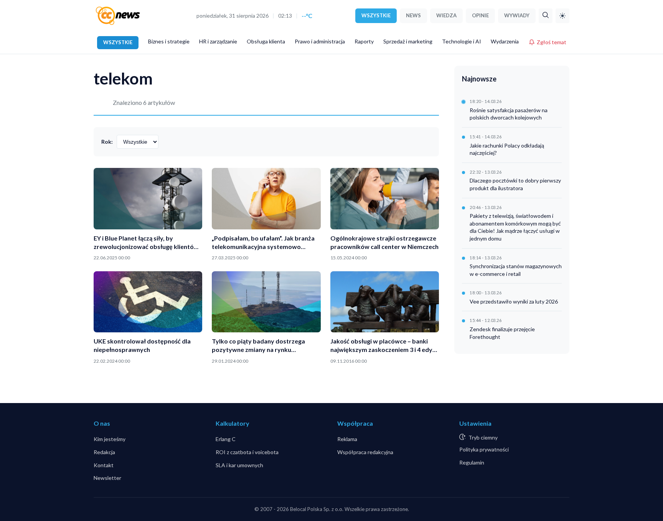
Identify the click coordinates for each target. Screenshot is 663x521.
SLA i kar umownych (239, 465)
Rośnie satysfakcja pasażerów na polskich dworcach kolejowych (509, 114)
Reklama (347, 439)
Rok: (107, 141)
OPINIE (480, 15)
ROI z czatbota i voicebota (247, 452)
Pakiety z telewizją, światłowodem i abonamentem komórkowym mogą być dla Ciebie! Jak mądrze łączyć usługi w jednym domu (515, 227)
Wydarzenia (505, 41)
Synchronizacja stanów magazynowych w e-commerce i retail (516, 270)
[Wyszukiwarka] (545, 15)
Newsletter (107, 478)
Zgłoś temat (551, 42)
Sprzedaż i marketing (407, 41)
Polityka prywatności (484, 449)
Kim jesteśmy (109, 439)
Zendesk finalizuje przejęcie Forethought (502, 333)
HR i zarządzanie (218, 41)
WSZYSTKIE (376, 15)
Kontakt (104, 465)
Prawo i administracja (320, 41)
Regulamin (471, 462)
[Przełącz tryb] (562, 15)
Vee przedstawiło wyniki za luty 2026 (514, 301)
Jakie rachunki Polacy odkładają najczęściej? (507, 149)
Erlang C (226, 439)
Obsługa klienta (266, 41)
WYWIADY (516, 15)
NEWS (413, 15)
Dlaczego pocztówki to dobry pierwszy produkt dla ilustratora (515, 184)
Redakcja (104, 452)
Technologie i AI (461, 41)
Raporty (364, 41)
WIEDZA (446, 15)
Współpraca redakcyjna (365, 452)
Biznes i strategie (169, 41)
